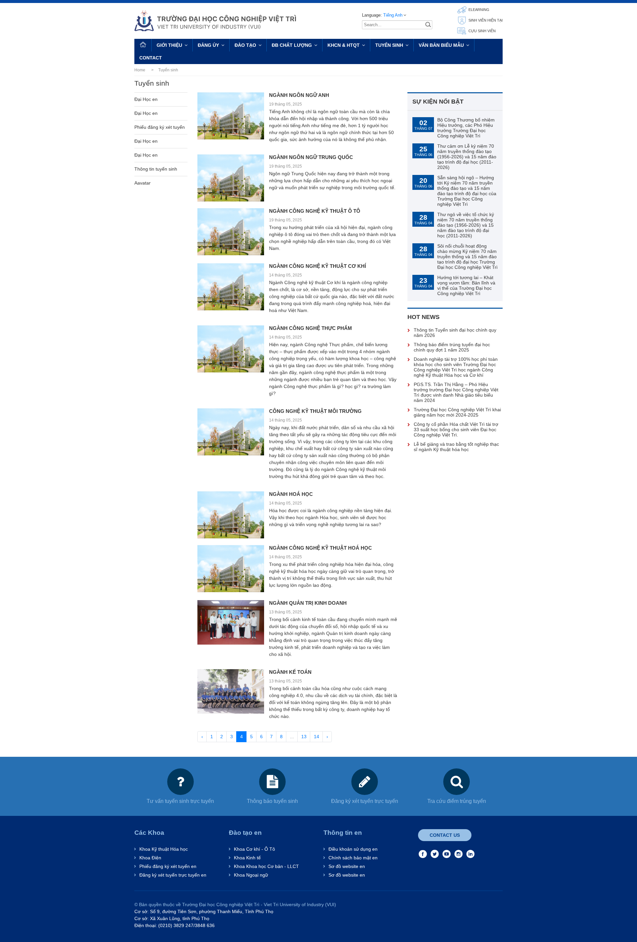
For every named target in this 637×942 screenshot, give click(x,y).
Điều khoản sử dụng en (353, 849)
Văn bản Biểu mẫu (441, 45)
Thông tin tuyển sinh (155, 169)
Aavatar (142, 183)
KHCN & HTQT (343, 45)
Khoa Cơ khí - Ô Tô (254, 849)
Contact (150, 57)
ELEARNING (478, 10)
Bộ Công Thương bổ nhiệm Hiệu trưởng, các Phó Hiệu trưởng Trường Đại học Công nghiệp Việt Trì (466, 127)
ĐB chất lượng (292, 45)
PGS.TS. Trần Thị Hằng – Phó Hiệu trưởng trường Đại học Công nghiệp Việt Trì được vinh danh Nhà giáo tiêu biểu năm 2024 (456, 392)
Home (139, 70)
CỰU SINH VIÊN (481, 31)
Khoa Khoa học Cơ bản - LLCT (266, 866)
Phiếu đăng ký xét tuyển (159, 127)
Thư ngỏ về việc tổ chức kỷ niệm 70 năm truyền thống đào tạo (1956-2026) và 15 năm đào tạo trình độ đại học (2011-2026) (465, 225)
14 (316, 736)
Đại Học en (146, 99)
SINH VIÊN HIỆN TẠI (485, 20)
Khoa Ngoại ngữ (251, 875)
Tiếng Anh (392, 15)
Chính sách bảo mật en (353, 857)
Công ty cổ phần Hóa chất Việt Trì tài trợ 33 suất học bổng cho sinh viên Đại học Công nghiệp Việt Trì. (456, 429)
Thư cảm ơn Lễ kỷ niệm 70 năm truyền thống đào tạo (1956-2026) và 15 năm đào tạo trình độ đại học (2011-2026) (466, 156)
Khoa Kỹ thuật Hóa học (163, 849)
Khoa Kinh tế (247, 857)
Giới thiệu (169, 45)
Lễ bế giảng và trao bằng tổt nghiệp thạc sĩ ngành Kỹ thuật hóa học (456, 446)
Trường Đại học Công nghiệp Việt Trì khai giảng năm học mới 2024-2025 (457, 412)
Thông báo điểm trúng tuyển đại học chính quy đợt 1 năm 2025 (452, 347)
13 (304, 736)
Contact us (445, 835)
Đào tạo (245, 45)
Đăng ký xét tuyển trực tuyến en (172, 875)
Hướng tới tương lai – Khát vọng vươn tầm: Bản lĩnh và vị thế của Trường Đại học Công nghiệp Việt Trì (466, 285)
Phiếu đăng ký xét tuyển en (167, 866)
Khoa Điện (150, 857)
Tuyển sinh (389, 45)
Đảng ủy (208, 45)
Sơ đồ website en (346, 866)
